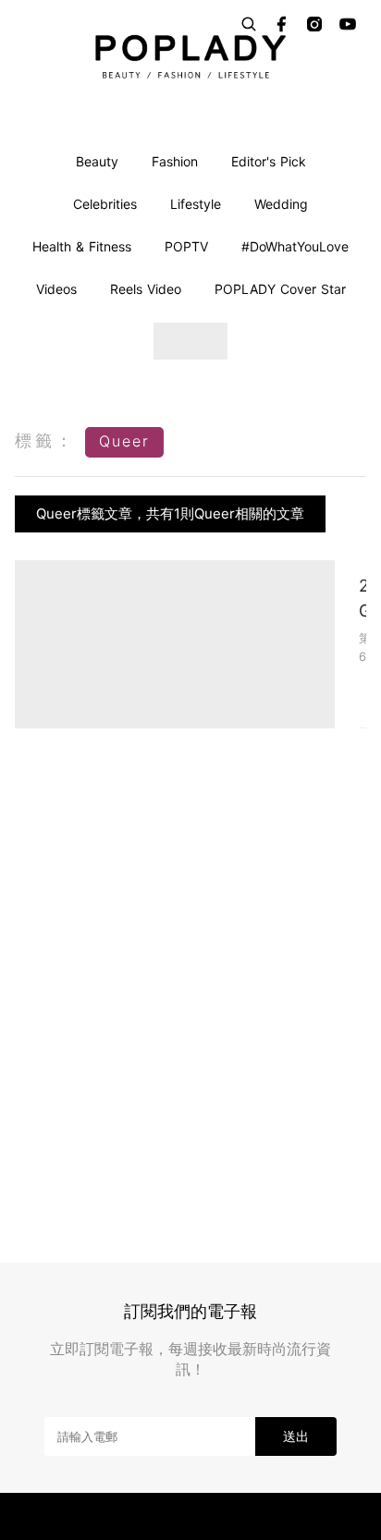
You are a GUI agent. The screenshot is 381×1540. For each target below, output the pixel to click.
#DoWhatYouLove (295, 246)
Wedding (281, 204)
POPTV (186, 246)
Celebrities (105, 204)
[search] (248, 24)
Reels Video (145, 289)
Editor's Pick (268, 161)
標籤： (45, 440)
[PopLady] (190, 56)
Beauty (97, 161)
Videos (56, 289)
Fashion (175, 161)
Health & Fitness (81, 246)
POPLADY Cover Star (280, 289)
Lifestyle (195, 204)
